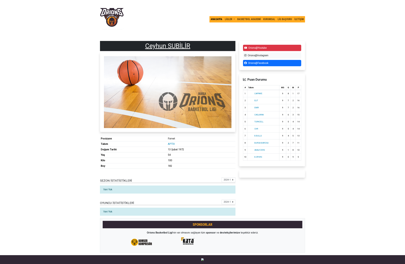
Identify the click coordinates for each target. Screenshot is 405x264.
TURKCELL (258, 122)
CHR (256, 129)
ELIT (256, 100)
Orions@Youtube (257, 47)
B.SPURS (258, 157)
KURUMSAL (269, 19)
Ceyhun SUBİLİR (167, 46)
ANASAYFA (216, 19)
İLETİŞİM (299, 19)
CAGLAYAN (259, 115)
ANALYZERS (259, 150)
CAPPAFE (258, 93)
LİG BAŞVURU (285, 19)
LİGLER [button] (229, 19)
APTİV (171, 143)
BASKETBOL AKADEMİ (249, 19)
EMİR (256, 108)
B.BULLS (258, 136)
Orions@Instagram (258, 55)
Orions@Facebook (258, 62)
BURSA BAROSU (261, 143)
